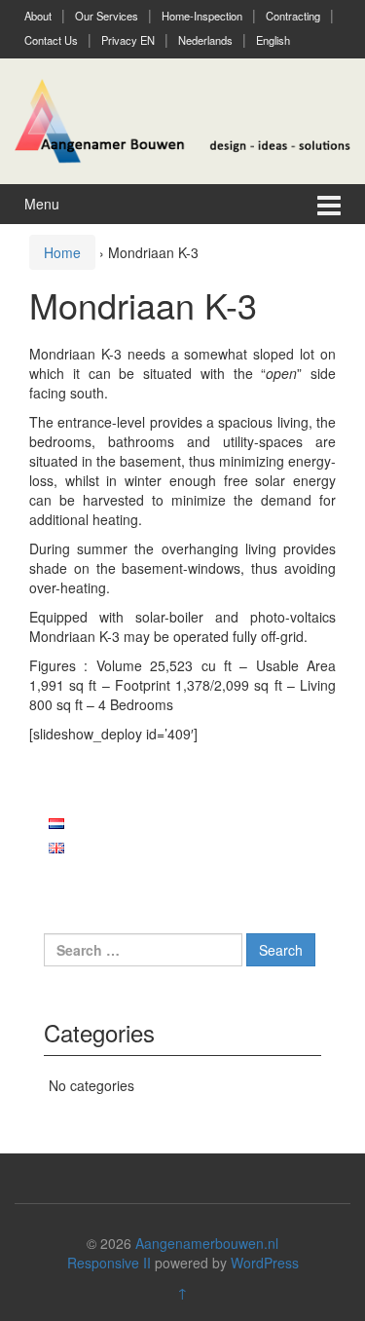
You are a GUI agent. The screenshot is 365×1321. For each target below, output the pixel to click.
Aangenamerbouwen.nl (206, 1243)
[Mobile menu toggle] (329, 204)
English (273, 40)
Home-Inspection (202, 15)
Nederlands (205, 40)
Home (62, 252)
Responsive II (109, 1262)
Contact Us (51, 40)
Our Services (106, 15)
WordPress (265, 1262)
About (38, 15)
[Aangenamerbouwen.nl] (182, 119)
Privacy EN (128, 40)
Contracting (293, 15)
